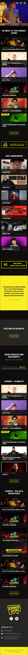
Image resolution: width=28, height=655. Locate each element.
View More (14, 133)
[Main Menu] (24, 3)
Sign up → (23, 367)
